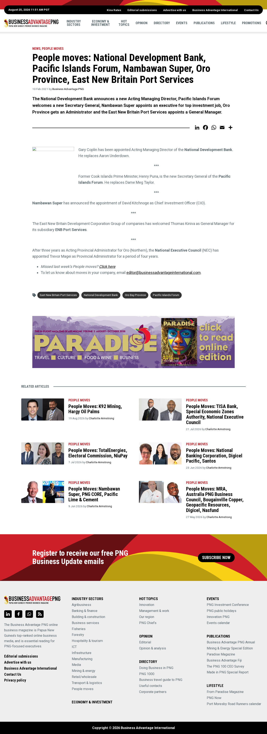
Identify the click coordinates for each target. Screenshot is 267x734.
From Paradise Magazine (225, 692)
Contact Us (251, 10)
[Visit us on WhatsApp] (29, 614)
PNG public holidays (221, 611)
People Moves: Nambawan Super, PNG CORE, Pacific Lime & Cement (94, 494)
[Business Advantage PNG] (31, 23)
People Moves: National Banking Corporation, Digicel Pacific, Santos (214, 455)
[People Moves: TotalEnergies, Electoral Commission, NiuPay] (42, 453)
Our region (146, 617)
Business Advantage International (215, 10)
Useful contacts (150, 686)
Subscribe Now (216, 557)
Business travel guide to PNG (160, 680)
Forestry (78, 635)
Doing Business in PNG (156, 668)
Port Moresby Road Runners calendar (234, 704)
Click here (107, 266)
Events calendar (218, 623)
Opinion (141, 23)
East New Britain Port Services (58, 295)
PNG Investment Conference (228, 605)
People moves (53, 49)
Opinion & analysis (152, 648)
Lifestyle (228, 23)
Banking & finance (84, 611)
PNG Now (214, 698)
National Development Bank (101, 295)
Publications (204, 23)
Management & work (154, 611)
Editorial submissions (142, 10)
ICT (74, 647)
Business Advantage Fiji (224, 660)
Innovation (146, 605)
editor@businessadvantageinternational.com (163, 272)
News (36, 49)
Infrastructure (81, 653)
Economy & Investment (100, 22)
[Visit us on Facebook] (18, 614)
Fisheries (79, 629)
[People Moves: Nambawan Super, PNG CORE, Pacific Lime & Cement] (42, 492)
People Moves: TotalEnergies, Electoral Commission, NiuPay (97, 453)
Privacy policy (15, 680)
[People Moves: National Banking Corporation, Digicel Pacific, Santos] (160, 453)
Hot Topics (123, 22)
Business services (85, 623)
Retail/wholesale (84, 677)
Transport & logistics (87, 683)
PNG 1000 (146, 674)
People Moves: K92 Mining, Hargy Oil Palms (95, 409)
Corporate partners (152, 692)
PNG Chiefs (147, 623)
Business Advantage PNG (68, 89)
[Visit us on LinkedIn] (8, 614)
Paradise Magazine (221, 654)
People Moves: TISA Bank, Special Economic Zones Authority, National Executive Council (215, 414)
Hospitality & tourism (87, 641)
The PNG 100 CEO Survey (225, 666)
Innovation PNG (218, 617)
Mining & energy (83, 671)
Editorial (145, 642)
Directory (162, 23)
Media (76, 665)
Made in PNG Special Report (227, 672)
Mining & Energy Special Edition (230, 648)
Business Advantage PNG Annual (231, 642)
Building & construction (88, 617)
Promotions (251, 23)
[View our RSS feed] (40, 614)
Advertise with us (174, 10)
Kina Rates (114, 10)
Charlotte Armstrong (101, 418)
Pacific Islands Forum (166, 295)
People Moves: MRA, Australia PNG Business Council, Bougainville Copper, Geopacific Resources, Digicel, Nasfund (215, 499)
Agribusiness (81, 605)
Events (181, 23)
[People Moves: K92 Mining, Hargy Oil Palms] (42, 409)
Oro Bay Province (135, 295)
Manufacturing (82, 659)
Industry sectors (74, 22)
